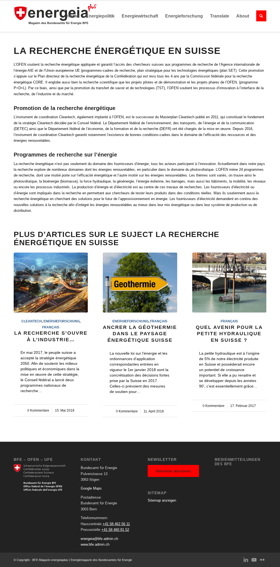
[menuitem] (72, 16)
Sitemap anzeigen (162, 500)
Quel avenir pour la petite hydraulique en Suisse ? (229, 334)
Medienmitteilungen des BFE (237, 462)
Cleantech (31, 321)
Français (50, 327)
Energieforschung (61, 321)
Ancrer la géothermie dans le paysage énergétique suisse (140, 334)
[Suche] (259, 16)
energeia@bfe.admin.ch (99, 539)
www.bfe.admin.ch (95, 544)
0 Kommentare (38, 410)
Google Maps (91, 488)
